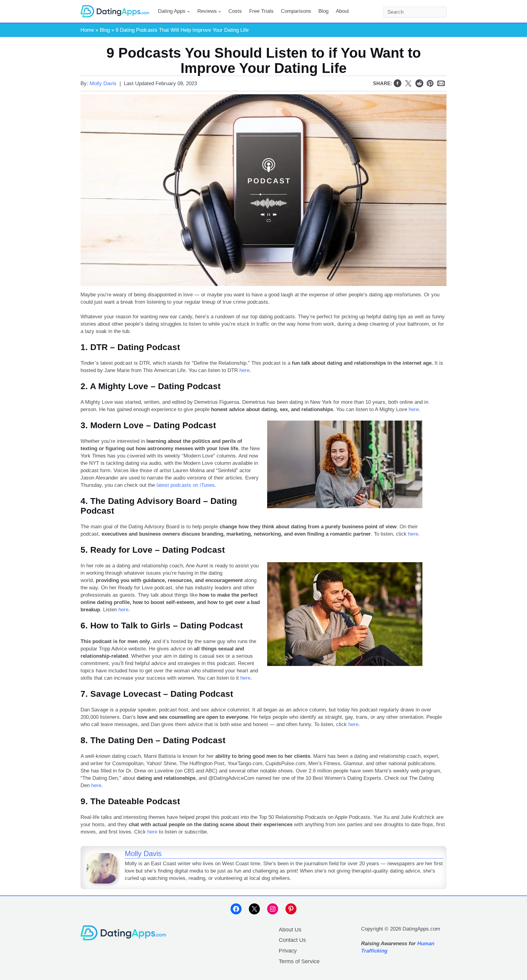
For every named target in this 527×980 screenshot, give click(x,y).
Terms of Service (299, 961)
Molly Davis (103, 83)
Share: (382, 83)
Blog (105, 30)
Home (87, 30)
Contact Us (292, 940)
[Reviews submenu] (219, 11)
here (244, 370)
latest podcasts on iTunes (185, 485)
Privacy (288, 951)
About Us (290, 930)
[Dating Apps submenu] (188, 11)
